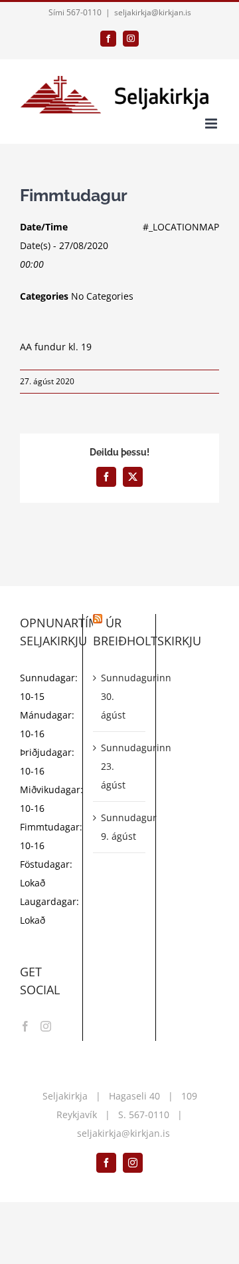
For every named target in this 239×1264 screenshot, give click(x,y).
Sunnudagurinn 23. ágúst (120, 766)
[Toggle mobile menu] (212, 124)
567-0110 (149, 1114)
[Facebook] (25, 1026)
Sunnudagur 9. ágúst (120, 826)
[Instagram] (45, 1026)
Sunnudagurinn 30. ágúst (120, 696)
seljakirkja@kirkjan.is (152, 12)
